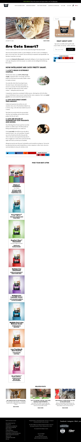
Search (73, 5)
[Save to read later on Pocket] (38, 155)
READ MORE (16, 406)
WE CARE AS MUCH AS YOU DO (41, 436)
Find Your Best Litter (19, 5)
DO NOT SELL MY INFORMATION (12, 431)
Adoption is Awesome (53, 5)
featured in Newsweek (18, 59)
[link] (16, 180)
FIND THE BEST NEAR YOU (10, 423)
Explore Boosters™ (30, 5)
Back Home (46, 40)
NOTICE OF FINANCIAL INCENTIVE (12, 434)
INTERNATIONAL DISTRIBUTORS (11, 426)
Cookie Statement (9, 430)
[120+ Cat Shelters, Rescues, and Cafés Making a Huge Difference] (40, 394)
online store (54, 1)
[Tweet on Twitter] (10, 153)
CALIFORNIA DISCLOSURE (10, 437)
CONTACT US (8, 424)
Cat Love (69, 5)
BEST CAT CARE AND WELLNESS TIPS (41, 438)
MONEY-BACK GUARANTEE (11, 427)
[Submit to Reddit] (25, 153)
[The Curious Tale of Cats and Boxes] (16, 394)
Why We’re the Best (41, 5)
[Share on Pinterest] (43, 155)
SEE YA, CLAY (41, 435)
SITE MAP (7, 439)
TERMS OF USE (8, 436)
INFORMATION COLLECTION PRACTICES (13, 433)
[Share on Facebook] (19, 153)
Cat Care (63, 5)
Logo (7, 5)
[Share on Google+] (32, 153)
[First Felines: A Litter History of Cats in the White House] (65, 394)
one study (11, 131)
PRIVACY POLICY (9, 428)
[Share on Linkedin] (47, 155)
